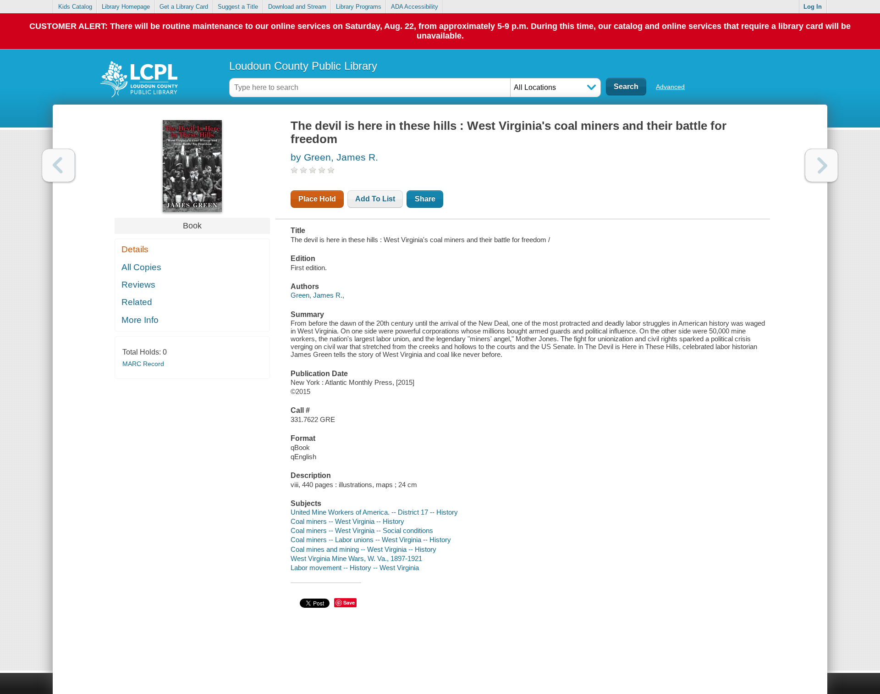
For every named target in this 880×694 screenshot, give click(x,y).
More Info (140, 320)
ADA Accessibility (414, 6)
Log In (812, 6)
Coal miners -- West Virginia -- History (347, 521)
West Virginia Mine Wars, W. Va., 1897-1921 (356, 558)
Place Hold (317, 199)
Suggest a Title (238, 6)
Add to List (375, 199)
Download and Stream (297, 6)
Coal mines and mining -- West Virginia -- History (363, 549)
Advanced (670, 86)
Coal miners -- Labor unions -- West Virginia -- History (371, 540)
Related (136, 302)
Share (425, 199)
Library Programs (358, 6)
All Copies (141, 267)
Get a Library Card (184, 6)
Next (821, 165)
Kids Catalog (75, 6)
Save (349, 602)
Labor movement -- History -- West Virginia (355, 568)
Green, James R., (317, 295)
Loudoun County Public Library (303, 66)
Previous (58, 165)
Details (134, 249)
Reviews (138, 284)
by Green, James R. (334, 157)
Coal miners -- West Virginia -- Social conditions (362, 530)
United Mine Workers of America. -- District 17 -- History (374, 512)
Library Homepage (126, 6)
